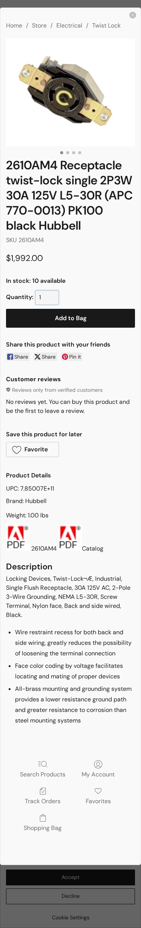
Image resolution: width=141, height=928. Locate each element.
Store (39, 25)
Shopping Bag (43, 827)
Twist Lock (106, 25)
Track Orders (43, 801)
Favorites (98, 801)
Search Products (42, 774)
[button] (32, 449)
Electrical (69, 25)
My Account (98, 774)
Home (14, 25)
